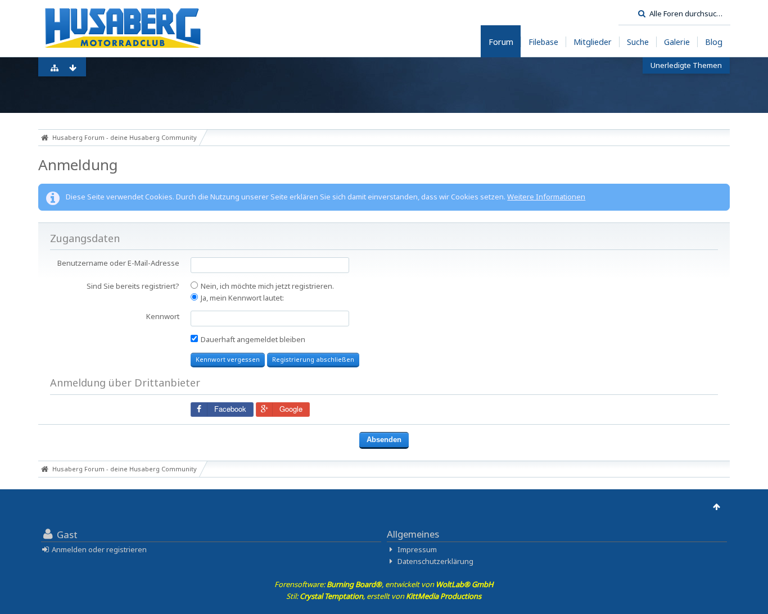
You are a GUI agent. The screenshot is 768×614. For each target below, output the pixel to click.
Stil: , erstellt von (383, 596)
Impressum (417, 549)
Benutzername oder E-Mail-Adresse (118, 263)
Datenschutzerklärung (435, 561)
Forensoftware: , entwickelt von (384, 584)
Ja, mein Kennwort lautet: (241, 298)
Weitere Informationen (546, 197)
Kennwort (162, 316)
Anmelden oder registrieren (99, 549)
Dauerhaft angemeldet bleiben (252, 339)
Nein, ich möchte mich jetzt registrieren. (266, 286)
